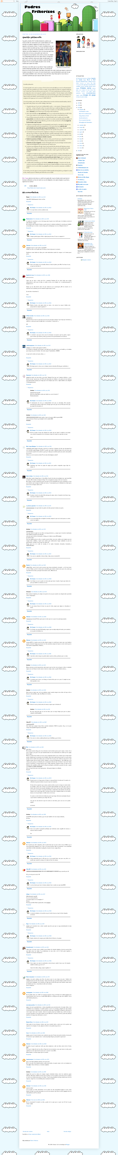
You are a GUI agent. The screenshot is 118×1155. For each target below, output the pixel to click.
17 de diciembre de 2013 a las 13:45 (38, 1086)
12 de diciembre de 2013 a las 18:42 (43, 677)
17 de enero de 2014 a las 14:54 (38, 1100)
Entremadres (81, 186)
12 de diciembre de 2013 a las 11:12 (42, 1005)
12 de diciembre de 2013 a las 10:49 (40, 992)
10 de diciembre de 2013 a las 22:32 (38, 197)
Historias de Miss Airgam (83, 177)
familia (77, 88)
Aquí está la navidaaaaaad (85, 113)
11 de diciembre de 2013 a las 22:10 (38, 869)
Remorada (28, 375)
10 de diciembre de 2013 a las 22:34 (41, 219)
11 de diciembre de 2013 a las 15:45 (38, 565)
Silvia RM (28, 869)
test (77, 97)
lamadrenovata (29, 1059)
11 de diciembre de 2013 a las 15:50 (39, 591)
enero (80, 148)
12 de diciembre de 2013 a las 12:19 (40, 1022)
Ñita (27, 747)
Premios (94, 81)
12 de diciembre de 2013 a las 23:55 (41, 1059)
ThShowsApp (78, 84)
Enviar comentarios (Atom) (34, 1134)
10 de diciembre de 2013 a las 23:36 (41, 315)
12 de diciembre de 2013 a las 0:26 (41, 947)
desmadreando (81, 162)
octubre (81, 127)
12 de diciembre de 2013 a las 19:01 (43, 826)
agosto (81, 132)
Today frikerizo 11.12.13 (84, 116)
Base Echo (80, 191)
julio (80, 134)
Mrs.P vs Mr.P (91, 80)
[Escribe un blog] (32, 186)
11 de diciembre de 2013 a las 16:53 (38, 665)
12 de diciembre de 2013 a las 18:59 (43, 778)
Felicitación (80, 78)
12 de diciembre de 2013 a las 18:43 (43, 702)
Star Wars (93, 83)
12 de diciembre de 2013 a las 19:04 (43, 911)
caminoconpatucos (30, 345)
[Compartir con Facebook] (35, 186)
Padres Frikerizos (34, 1140)
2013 (79, 107)
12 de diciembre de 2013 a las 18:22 (43, 207)
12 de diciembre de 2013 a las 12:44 (37, 1033)
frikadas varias (33, 188)
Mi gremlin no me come (83, 184)
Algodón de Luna (30, 275)
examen (94, 86)
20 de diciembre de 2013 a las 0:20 (42, 709)
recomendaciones (91, 93)
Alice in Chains (29, 476)
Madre (84, 80)
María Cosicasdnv (30, 977)
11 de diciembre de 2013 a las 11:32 (40, 476)
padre (90, 91)
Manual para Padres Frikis (88, 209)
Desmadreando (29, 947)
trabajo (85, 97)
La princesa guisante (31, 505)
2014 (79, 105)
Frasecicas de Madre (87, 78)
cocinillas (78, 86)
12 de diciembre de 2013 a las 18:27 (43, 364)
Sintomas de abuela (85, 83)
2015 (79, 103)
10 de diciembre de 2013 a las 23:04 (42, 275)
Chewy (28, 188)
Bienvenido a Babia (82, 182)
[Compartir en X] (33, 186)
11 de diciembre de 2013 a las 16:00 (38, 616)
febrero (81, 145)
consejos (87, 86)
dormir (90, 86)
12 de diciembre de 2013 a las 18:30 (43, 430)
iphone (80, 90)
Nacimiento (78, 81)
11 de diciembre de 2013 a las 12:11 (43, 505)
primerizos (78, 93)
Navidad (83, 81)
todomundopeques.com (83, 167)
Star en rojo (80, 174)
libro (95, 90)
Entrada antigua (67, 1131)
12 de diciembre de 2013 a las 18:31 (43, 463)
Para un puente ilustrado (84, 120)
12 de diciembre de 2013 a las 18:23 (43, 234)
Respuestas (30, 205)
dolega (27, 894)
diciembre (81, 109)
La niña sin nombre (82, 189)
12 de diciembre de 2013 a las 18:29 (43, 400)
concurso (82, 86)
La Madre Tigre (81, 160)
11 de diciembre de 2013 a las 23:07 (36, 924)
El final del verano (88, 232)
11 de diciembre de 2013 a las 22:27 (37, 894)
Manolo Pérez (29, 1022)
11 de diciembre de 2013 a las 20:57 (38, 842)
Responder (28, 201)
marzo (80, 143)
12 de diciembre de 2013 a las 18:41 (43, 653)
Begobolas (80, 165)
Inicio (48, 1131)
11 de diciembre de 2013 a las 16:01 (38, 640)
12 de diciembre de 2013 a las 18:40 (43, 627)
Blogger (68, 1144)
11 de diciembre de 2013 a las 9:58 (43, 446)
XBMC (82, 84)
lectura (91, 90)
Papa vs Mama (88, 81)
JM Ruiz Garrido (29, 315)
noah (87, 91)
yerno (44, 188)
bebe (95, 84)
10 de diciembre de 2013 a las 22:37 (38, 245)
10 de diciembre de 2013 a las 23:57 (42, 345)
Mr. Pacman (32, 207)
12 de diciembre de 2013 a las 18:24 (43, 262)
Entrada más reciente (28, 1131)
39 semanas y (81, 179)
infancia (94, 88)
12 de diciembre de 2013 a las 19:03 (43, 883)
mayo (80, 138)
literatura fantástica (80, 91)
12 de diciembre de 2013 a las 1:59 (42, 977)
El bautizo (80, 198)
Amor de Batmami (82, 158)
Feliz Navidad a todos (84, 111)
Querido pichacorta (83, 118)
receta (83, 93)
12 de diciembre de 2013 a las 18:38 (43, 579)
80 (76, 78)
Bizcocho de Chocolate (83, 172)
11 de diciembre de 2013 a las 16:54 (38, 690)
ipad (77, 90)
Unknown (28, 245)
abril (80, 141)
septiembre (82, 129)
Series (77, 83)
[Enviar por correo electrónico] (30, 186)
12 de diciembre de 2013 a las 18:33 (43, 493)
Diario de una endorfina (83, 170)
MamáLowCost (29, 219)
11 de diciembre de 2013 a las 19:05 (38, 814)
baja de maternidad (89, 84)
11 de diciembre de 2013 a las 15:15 (38, 529)
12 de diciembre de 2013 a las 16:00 (38, 1044)
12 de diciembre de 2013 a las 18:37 (43, 554)
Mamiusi (28, 565)
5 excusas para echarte (89, 221)
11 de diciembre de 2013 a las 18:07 (39, 722)
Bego (27, 924)
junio (80, 136)
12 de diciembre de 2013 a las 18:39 (43, 604)
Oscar (27, 1033)
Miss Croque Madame (31, 446)
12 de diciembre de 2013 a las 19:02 (43, 856)
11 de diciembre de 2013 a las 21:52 (42, 390)
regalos (77, 95)
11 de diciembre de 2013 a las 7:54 (38, 375)
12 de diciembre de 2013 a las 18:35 (43, 516)
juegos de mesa (86, 90)
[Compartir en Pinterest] (36, 186)
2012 (79, 150)
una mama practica (30, 1005)
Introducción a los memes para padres (88, 244)
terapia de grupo (39, 188)
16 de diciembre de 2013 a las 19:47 (38, 1072)
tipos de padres (81, 97)
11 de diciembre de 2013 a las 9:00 (38, 415)
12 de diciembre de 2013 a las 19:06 (43, 961)
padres (94, 91)
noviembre (81, 125)
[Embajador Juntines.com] (86, 260)
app (84, 84)
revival (81, 95)
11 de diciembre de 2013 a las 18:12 (36, 747)
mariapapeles (29, 992)
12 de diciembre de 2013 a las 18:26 (43, 303)
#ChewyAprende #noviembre (85, 122)
